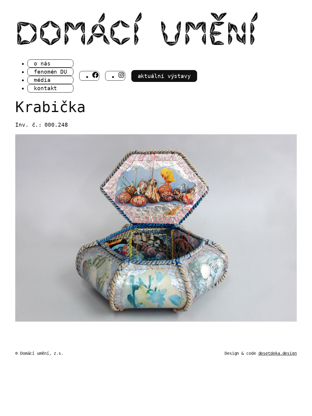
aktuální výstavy (164, 76)
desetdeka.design (277, 353)
